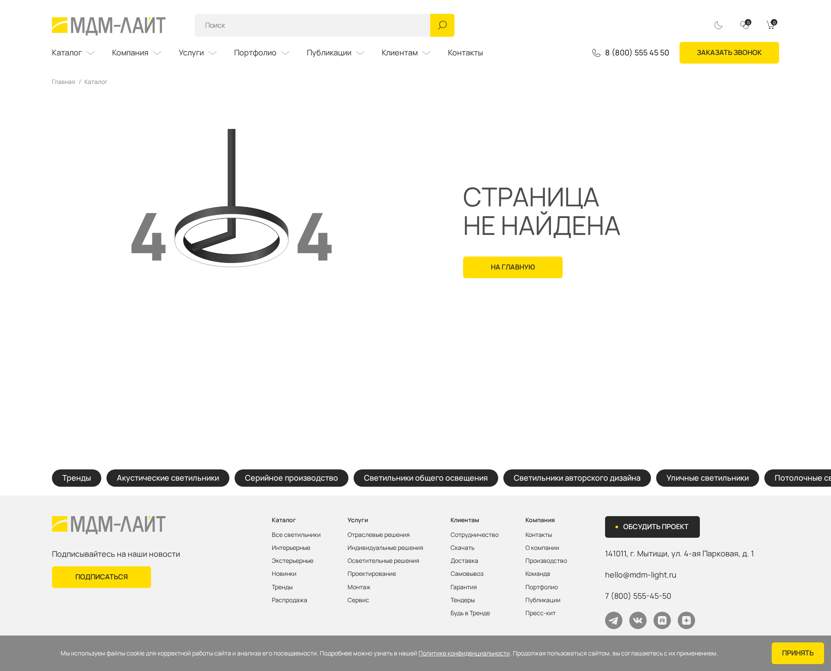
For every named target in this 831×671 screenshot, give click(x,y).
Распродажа (289, 600)
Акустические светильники (168, 477)
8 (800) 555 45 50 (637, 53)
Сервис (358, 600)
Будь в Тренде (470, 613)
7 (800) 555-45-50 (638, 596)
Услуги (191, 52)
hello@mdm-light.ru (640, 574)
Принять (798, 653)
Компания (130, 52)
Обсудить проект (656, 526)
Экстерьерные (292, 561)
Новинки (284, 574)
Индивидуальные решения (385, 548)
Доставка (464, 561)
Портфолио (255, 52)
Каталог (67, 52)
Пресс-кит (540, 613)
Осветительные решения (383, 561)
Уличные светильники (708, 477)
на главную (513, 267)
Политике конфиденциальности (464, 653)
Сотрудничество (475, 535)
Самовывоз (467, 574)
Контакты (465, 52)
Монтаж (359, 587)
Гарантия (464, 587)
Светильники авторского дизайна (577, 477)
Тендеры (463, 600)
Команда (537, 574)
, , (679, 553)
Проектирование (372, 574)
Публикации (329, 52)
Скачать (462, 548)
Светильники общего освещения (426, 477)
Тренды (76, 477)
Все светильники (296, 535)
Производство (546, 561)
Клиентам (400, 52)
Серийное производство (291, 477)
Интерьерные (291, 548)
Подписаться (101, 576)
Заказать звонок (729, 52)
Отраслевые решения (379, 535)
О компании (542, 548)
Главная (63, 82)
